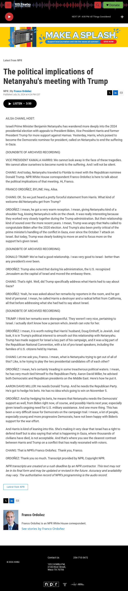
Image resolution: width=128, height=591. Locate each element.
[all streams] (123, 16)
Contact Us (53, 557)
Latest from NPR (12, 60)
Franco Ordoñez (23, 91)
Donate (114, 5)
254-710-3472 (80, 557)
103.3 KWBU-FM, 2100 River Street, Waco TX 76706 (57, 567)
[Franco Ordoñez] (10, 520)
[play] (9, 17)
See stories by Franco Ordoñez (43, 529)
